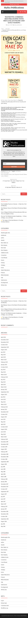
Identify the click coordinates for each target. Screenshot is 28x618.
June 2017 (3, 499)
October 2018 (4, 459)
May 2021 (3, 422)
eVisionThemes (24, 615)
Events (2, 260)
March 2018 (3, 476)
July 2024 (3, 369)
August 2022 (4, 394)
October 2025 (4, 344)
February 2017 (4, 506)
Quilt (13, 174)
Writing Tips (4, 285)
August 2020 (4, 429)
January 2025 (4, 364)
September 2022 (5, 392)
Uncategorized (4, 282)
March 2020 (4, 436)
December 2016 (4, 511)
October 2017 (4, 489)
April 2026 (3, 337)
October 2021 (4, 414)
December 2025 (5, 339)
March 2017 (3, 504)
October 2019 (4, 446)
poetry (10, 174)
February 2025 (4, 362)
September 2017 (5, 491)
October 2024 (4, 367)
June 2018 (3, 469)
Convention (3, 255)
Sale (2, 277)
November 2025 (5, 342)
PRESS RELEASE (5, 275)
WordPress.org (4, 608)
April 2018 (3, 474)
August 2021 (4, 417)
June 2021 (3, 419)
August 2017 (4, 494)
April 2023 (3, 384)
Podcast (3, 272)
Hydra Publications (14, 7)
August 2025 (4, 349)
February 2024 (4, 377)
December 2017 (4, 484)
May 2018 (3, 471)
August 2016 (4, 521)
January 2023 (4, 389)
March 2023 (3, 387)
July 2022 (3, 397)
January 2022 (4, 409)
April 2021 (3, 424)
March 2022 (4, 404)
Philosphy (6, 174)
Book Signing (4, 250)
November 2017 (4, 486)
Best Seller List (4, 242)
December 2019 (4, 441)
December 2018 (4, 454)
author (2, 237)
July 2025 (3, 352)
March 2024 (4, 374)
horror (2, 267)
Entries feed (4, 603)
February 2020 (4, 439)
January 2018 (4, 481)
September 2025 (5, 347)
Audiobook (3, 235)
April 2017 (3, 501)
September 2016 (5, 519)
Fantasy (3, 262)
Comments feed (5, 605)
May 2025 (3, 354)
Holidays (3, 265)
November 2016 (4, 514)
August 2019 (4, 449)
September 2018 (5, 461)
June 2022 (3, 399)
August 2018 (4, 464)
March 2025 (4, 359)
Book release (4, 245)
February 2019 (4, 451)
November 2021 (4, 412)
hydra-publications (18, 24)
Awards (2, 240)
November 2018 (4, 456)
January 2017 (4, 509)
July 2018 (3, 466)
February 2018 (4, 479)
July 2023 (3, 379)
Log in (2, 600)
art (16, 171)
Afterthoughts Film (5, 232)
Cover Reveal (4, 257)
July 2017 (3, 496)
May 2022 (3, 402)
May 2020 (3, 434)
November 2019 (4, 444)
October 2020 (4, 426)
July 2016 (3, 524)
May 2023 (3, 382)
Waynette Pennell (19, 174)
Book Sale (8, 171)
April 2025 (3, 357)
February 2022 (4, 407)
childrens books (4, 252)
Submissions (4, 280)
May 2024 (3, 372)
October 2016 (4, 516)
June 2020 (3, 431)
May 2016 (3, 526)
